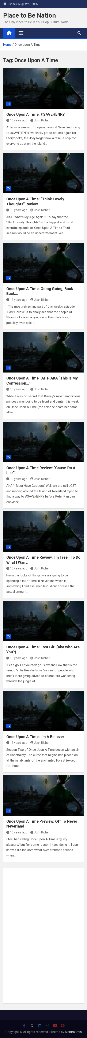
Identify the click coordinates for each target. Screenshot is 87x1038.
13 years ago (18, 120)
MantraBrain (73, 1032)
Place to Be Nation (29, 15)
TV (8, 103)
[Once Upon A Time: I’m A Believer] (43, 711)
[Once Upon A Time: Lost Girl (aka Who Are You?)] (43, 621)
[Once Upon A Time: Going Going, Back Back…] (43, 263)
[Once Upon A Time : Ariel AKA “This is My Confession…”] (43, 352)
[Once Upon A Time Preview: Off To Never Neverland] (43, 795)
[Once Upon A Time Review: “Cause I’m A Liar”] (43, 442)
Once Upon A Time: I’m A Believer (35, 736)
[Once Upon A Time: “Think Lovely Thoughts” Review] (43, 173)
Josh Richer (42, 120)
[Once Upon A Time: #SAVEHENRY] (43, 88)
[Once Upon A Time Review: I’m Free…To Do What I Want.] (43, 531)
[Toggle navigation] (21, 33)
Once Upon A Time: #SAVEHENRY (35, 114)
